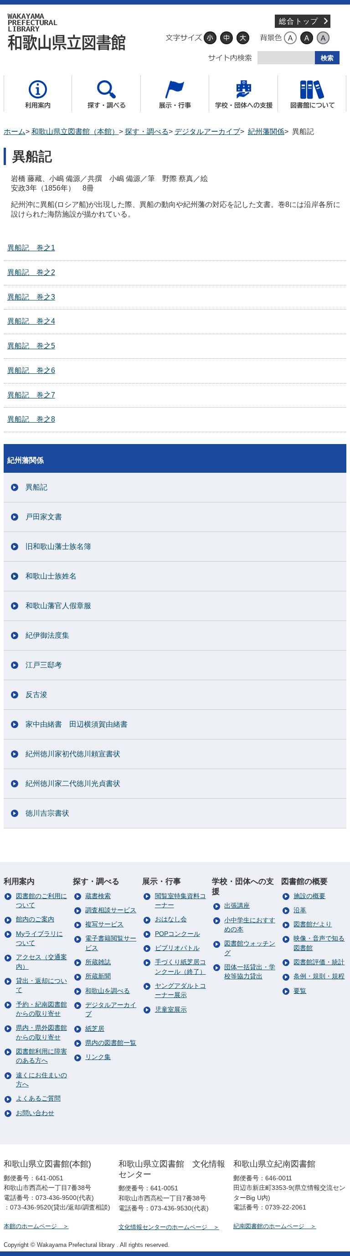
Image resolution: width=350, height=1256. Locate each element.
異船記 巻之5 (31, 346)
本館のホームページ (30, 1226)
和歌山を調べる (107, 990)
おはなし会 (171, 919)
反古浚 (36, 694)
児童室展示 (171, 1009)
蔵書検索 (98, 896)
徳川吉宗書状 (47, 813)
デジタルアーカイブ (70, 32)
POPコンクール (177, 933)
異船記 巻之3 (31, 297)
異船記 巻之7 (31, 395)
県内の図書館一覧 (110, 1042)
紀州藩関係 (266, 131)
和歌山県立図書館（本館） (75, 131)
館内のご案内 (35, 919)
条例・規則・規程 (319, 976)
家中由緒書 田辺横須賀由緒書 (77, 724)
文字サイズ (183, 38)
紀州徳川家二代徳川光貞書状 (73, 783)
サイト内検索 (230, 58)
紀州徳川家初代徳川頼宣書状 (73, 754)
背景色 (270, 38)
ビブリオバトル (177, 948)
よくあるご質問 (38, 1098)
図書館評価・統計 (319, 962)
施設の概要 (309, 896)
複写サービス (104, 924)
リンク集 (98, 1057)
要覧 (299, 990)
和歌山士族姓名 (51, 576)
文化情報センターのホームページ (162, 1227)
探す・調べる (147, 131)
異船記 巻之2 (31, 272)
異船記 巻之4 (31, 321)
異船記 (36, 487)
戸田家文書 (44, 517)
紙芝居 (94, 1028)
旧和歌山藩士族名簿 (58, 546)
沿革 (299, 910)
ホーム (15, 131)
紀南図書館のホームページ (268, 1226)
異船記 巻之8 (31, 419)
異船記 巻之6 (31, 370)
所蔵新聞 (98, 976)
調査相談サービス (110, 910)
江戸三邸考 (44, 665)
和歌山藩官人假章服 (58, 606)
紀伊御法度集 (47, 635)
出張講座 (237, 905)
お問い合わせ (35, 1113)
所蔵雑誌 (98, 962)
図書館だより (312, 924)
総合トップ (298, 21)
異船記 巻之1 (31, 248)
